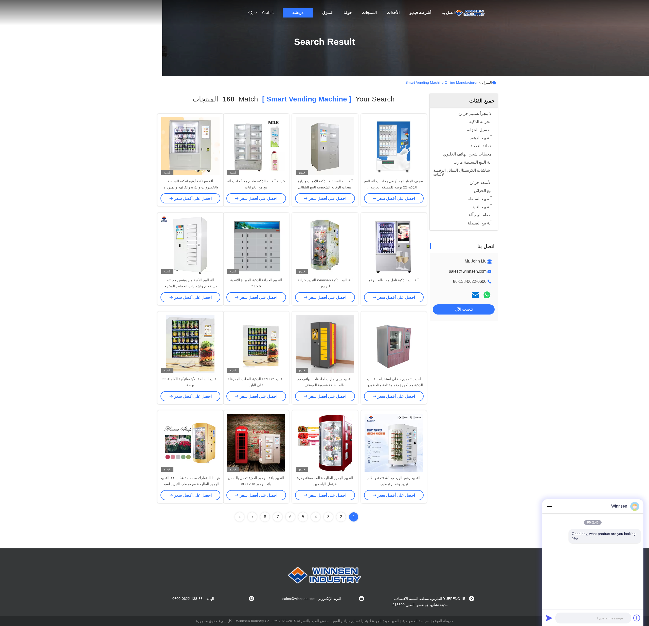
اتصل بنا (448, 12)
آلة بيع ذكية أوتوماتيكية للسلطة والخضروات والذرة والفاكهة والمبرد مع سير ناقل (190, 187)
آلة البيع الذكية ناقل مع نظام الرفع (394, 280)
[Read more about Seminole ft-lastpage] (239, 516)
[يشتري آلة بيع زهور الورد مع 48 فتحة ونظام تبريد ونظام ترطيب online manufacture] (394, 443)
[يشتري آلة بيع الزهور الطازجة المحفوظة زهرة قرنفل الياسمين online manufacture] (325, 443)
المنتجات (369, 12)
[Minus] (549, 506)
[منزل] (470, 12)
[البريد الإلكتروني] (475, 295)
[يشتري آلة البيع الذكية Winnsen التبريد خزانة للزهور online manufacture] (325, 245)
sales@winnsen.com (467, 271)
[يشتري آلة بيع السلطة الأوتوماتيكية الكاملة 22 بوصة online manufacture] (190, 344)
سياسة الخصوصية (415, 621)
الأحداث (393, 12)
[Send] (549, 617)
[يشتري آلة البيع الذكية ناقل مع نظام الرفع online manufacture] (394, 245)
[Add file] (636, 617)
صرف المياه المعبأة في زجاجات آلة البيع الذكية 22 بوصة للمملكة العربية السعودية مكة (393, 187)
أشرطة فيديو (420, 12)
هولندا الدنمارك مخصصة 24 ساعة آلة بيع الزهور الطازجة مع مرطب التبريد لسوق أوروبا (190, 484)
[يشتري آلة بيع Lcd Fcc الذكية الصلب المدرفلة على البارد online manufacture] (256, 344)
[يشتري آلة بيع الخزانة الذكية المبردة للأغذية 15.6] (256, 245)
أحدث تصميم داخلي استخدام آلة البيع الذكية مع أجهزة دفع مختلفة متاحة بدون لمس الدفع (394, 385)
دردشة (297, 12)
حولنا (348, 12)
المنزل (327, 12)
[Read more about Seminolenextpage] (252, 516)
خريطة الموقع (443, 621)
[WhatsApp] (487, 295)
